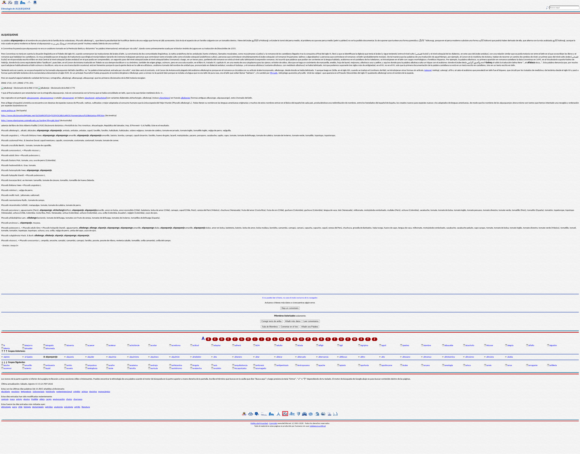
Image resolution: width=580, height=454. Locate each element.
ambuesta (50, 365)
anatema (134, 365)
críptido (76, 392)
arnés (489, 365)
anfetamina (177, 365)
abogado (50, 345)
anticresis (260, 365)
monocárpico (104, 392)
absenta (70, 345)
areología (449, 365)
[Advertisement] (290, 23)
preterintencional (64, 392)
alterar (279, 357)
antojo (19, 399)
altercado (301, 357)
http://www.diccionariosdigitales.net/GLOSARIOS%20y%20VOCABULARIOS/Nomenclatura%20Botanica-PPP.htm (53, 116)
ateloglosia (92, 368)
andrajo (154, 365)
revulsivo (15, 392)
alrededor (196, 357)
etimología (6, 407)
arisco (468, 365)
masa (12, 399)
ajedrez (406, 345)
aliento (7, 348)
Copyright (273, 423)
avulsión (217, 368)
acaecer (91, 345)
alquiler (90, 357)
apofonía (365, 365)
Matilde (34, 399)
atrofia (133, 368)
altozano (406, 357)
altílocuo (343, 357)
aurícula (154, 368)
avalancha (197, 368)
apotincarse (387, 365)
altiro (362, 357)
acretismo (176, 345)
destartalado (38, 407)
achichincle (134, 345)
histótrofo (50, 392)
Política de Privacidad (259, 423)
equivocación (59, 399)
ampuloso (92, 365)
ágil (341, 345)
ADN (258, 345)
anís (215, 365)
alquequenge (33, 98)
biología (27, 407)
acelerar (112, 345)
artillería (553, 365)
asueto (70, 368)
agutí (384, 345)
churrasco (77, 399)
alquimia (112, 357)
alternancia (323, 357)
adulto (279, 345)
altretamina (449, 357)
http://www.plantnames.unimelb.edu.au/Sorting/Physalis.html (30, 121)
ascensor (8, 368)
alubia (510, 357)
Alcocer (490, 345)
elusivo (26, 399)
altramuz (427, 357)
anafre (111, 365)
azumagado (261, 368)
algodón (553, 345)
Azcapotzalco (240, 368)
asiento (28, 368)
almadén (28, 348)
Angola (196, 365)
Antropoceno (304, 365)
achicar (85, 392)
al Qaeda (28, 357)
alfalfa (531, 345)
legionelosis (26, 392)
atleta (42, 399)
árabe (405, 365)
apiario (343, 365)
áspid (48, 368)
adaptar (217, 345)
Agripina (364, 345)
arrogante (532, 365)
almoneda (50, 348)
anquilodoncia (241, 365)
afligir (321, 345)
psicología (68, 407)
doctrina (93, 392)
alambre (427, 345)
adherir (238, 345)
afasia (300, 345)
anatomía (58, 407)
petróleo (49, 407)
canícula (4, 399)
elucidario (5, 392)
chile (20, 407)
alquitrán (175, 357)
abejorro (28, 345)
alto (383, 357)
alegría (510, 345)
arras (509, 365)
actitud (196, 345)
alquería (70, 357)
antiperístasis (282, 365)
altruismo (469, 357)
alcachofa (470, 345)
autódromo (177, 368)
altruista (490, 357)
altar (257, 357)
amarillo (28, 365)
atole (111, 368)
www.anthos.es (8, 111)
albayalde (449, 345)
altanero (238, 357)
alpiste (7, 357)
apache (322, 365)
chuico (69, 399)
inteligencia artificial (318, 426)
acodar (154, 345)
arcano (427, 365)
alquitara (154, 357)
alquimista (134, 357)
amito (69, 365)
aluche (7, 365)
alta (215, 357)
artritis (77, 407)
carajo (49, 399)
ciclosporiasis (38, 392)
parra (14, 407)
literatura (86, 407)
